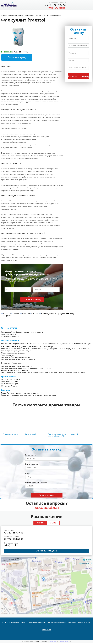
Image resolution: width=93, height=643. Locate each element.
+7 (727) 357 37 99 (54, 5)
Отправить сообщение (46, 551)
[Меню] (89, 5)
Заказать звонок (57, 8)
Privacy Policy (53, 641)
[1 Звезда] (5, 313)
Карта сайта (46, 630)
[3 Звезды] (25, 313)
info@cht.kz (11, 545)
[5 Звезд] (43, 313)
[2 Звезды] (15, 313)
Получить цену (16, 57)
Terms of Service (64, 641)
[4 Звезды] (34, 313)
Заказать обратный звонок (46, 507)
